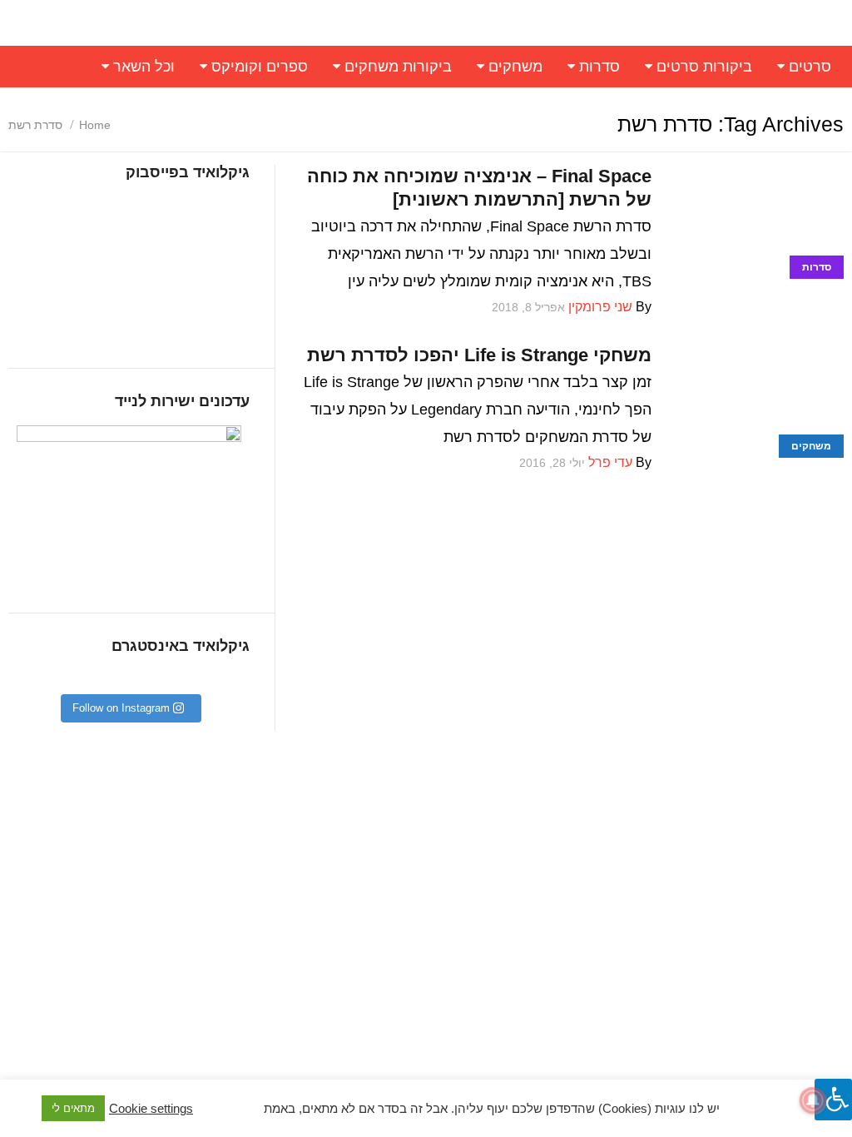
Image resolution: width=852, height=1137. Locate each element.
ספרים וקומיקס (259, 66)
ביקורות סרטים (704, 66)
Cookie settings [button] (151, 1108)
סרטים (810, 66)
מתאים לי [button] (73, 1108)
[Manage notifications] (813, 1100)
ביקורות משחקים (398, 66)
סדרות (599, 66)
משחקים (515, 66)
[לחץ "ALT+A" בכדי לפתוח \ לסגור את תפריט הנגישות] (833, 1099)
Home (95, 125)
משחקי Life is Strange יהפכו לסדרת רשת (479, 355)
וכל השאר (144, 66)
